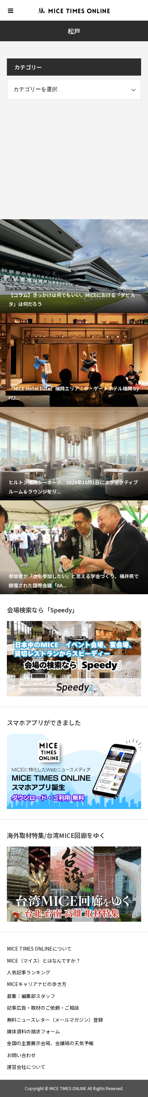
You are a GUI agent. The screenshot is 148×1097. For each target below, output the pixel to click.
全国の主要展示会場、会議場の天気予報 (50, 1043)
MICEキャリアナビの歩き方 (36, 983)
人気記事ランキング (28, 972)
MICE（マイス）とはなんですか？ (44, 960)
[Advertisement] (58, 153)
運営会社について (26, 1066)
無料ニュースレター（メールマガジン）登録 (55, 1019)
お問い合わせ (21, 1055)
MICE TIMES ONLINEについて (39, 948)
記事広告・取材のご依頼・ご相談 (43, 1007)
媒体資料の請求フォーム (33, 1031)
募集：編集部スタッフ (31, 996)
